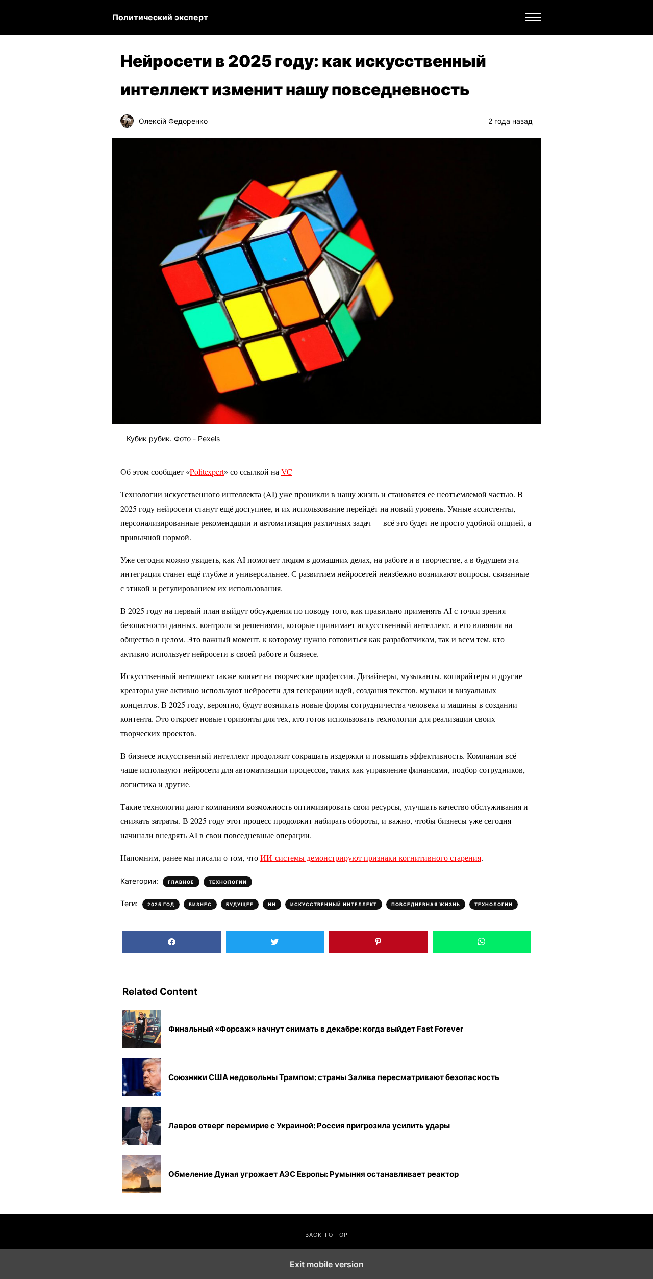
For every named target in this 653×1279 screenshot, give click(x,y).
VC (286, 471)
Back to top (326, 1234)
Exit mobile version (327, 1264)
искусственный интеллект (333, 904)
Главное (181, 882)
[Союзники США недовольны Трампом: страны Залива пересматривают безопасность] (141, 1077)
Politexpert (207, 471)
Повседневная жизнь (425, 904)
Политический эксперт (160, 17)
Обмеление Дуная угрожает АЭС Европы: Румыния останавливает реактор (313, 1174)
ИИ (272, 904)
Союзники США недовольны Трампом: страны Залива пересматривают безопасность (333, 1077)
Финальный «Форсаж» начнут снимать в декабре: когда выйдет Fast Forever (315, 1029)
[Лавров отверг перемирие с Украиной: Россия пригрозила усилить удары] (141, 1126)
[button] (533, 17)
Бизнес (200, 904)
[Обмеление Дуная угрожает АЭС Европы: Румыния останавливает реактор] (141, 1174)
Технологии (228, 882)
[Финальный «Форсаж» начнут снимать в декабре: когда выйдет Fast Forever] (141, 1029)
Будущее (240, 904)
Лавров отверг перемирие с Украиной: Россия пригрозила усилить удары (309, 1126)
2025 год (160, 904)
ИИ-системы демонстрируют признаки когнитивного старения (370, 857)
